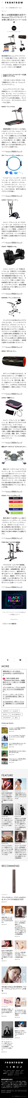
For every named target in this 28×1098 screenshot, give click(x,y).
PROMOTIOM (5, 791)
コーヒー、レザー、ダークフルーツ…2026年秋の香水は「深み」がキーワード (13, 696)
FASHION (8, 1070)
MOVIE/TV (18, 1070)
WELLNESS (12, 1072)
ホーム (3, 7)
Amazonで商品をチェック (14, 151)
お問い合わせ (10, 1075)
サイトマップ (16, 1075)
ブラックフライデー (7, 717)
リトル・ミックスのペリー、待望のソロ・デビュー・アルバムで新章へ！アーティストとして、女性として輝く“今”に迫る (7, 850)
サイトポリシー (11, 1073)
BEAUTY (13, 1070)
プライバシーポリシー (19, 1073)
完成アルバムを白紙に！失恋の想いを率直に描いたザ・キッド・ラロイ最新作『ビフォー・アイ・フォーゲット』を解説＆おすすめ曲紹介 (20, 824)
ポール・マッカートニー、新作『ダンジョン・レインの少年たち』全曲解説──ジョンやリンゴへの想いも (7, 823)
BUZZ (21, 1072)
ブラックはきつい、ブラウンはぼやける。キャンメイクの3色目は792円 (14, 689)
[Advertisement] (14, 641)
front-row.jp (14, 619)
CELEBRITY (7, 1072)
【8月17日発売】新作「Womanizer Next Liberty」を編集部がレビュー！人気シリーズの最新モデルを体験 (14, 681)
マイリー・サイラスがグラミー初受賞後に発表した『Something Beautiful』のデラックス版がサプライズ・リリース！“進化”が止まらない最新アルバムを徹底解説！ (20, 852)
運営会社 (5, 1073)
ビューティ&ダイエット (16, 714)
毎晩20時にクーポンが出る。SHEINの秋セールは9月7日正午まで (13, 673)
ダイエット (5, 714)
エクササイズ (5, 711)
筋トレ (16, 717)
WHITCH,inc (17, 1096)
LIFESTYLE (17, 1072)
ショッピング (15, 711)
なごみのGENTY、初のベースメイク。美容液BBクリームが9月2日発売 (13, 704)
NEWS (4, 1070)
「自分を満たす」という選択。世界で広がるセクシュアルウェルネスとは (20, 795)
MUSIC (22, 1070)
